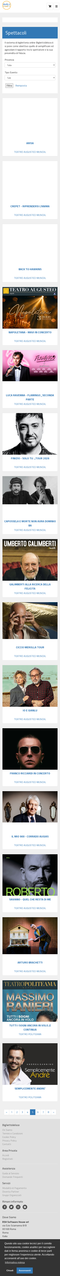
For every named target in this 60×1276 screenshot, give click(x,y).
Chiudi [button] (9, 1270)
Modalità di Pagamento (14, 1188)
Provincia (9, 60)
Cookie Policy (9, 1137)
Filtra (9, 85)
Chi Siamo (7, 1130)
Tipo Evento (11, 72)
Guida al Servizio (10, 1173)
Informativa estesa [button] (15, 1262)
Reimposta (21, 85)
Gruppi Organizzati (11, 1195)
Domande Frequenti (12, 1177)
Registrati (7, 1159)
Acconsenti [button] (25, 1270)
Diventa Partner (10, 1191)
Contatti (6, 1144)
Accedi (5, 1155)
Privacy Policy (9, 1140)
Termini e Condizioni (12, 1133)
